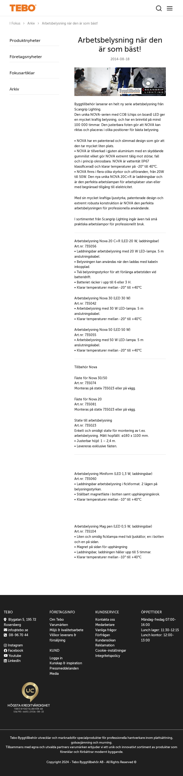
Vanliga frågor (106, 630)
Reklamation (104, 645)
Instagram (15, 645)
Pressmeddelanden (64, 668)
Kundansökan (105, 640)
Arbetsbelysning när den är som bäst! (70, 23)
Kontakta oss (105, 619)
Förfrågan (102, 635)
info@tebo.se (17, 630)
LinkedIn (13, 661)
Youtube (14, 656)
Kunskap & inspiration (66, 663)
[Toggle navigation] (169, 8)
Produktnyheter (25, 40)
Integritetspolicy (107, 656)
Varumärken (59, 625)
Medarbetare (105, 625)
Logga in (56, 658)
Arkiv (31, 23)
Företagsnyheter (26, 56)
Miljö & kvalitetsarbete (66, 630)
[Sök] (158, 8)
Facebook (15, 650)
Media (54, 673)
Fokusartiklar (22, 73)
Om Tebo (57, 619)
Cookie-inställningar (110, 650)
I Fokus (15, 23)
